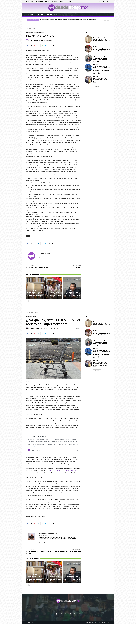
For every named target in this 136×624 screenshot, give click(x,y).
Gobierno (71, 290)
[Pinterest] (34, 45)
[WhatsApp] (42, 45)
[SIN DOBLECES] (32, 28)
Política (53, 290)
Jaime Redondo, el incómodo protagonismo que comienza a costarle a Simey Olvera (53, 294)
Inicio (27, 28)
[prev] (105, 20)
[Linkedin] (38, 45)
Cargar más (96, 86)
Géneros (42, 32)
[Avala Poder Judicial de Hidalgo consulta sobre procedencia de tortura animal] (88, 79)
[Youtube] (109, 1)
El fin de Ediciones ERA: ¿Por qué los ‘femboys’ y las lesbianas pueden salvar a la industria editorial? (66, 19)
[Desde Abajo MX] (68, 7)
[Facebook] (100, 1)
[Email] (49, 45)
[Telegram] (107, 1)
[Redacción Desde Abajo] (27, 40)
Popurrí (78, 267)
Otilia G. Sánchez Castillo (36, 235)
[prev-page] (27, 301)
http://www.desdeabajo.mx (44, 255)
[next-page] (29, 301)
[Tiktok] (105, 1)
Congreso (95, 76)
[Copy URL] (52, 45)
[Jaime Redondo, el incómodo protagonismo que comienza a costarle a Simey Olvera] (53, 288)
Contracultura (36, 32)
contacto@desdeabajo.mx (71, 609)
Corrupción (96, 64)
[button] (108, 14)
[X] (31, 45)
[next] (108, 20)
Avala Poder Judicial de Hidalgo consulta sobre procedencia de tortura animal (100, 80)
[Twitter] (101, 1)
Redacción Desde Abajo (36, 40)
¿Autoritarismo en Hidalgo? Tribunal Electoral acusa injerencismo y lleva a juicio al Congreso (72, 294)
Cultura (35, 290)
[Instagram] (103, 1)
